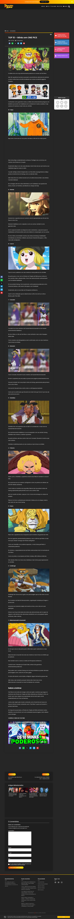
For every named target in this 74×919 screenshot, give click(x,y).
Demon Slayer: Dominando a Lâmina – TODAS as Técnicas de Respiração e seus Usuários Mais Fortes (28, 899)
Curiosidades (12, 31)
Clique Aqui (44, 1)
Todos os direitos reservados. (41, 912)
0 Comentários (19, 40)
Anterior (12, 774)
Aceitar (63, 916)
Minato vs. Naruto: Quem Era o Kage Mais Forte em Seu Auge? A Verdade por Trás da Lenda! (28, 905)
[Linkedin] (18, 43)
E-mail (10, 853)
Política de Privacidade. (19, 864)
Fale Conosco (41, 889)
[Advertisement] (37, 21)
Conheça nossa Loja (62, 55)
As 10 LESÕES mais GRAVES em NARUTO (15, 778)
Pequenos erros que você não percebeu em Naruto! (13, 794)
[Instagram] (65, 102)
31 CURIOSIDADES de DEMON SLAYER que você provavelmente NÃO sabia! (33, 795)
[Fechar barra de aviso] (72, 2)
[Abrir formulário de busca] (69, 6)
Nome (10, 847)
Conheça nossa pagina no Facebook (62, 42)
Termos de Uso (41, 882)
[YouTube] (61, 102)
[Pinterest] (24, 43)
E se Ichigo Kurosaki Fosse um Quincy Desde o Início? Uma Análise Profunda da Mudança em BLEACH (28, 893)
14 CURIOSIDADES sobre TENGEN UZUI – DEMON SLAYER (42, 778)
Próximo (45, 774)
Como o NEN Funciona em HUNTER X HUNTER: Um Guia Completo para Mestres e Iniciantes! (28, 888)
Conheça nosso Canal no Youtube (61, 35)
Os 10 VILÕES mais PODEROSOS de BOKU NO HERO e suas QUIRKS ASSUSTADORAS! (28, 883)
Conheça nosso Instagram (61, 49)
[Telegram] (21, 43)
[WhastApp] (12, 43)
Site (9, 858)
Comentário (11, 830)
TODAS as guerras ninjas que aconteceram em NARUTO (22, 795)
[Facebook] (9, 43)
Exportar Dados (41, 886)
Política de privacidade (43, 884)
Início (7, 31)
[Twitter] (15, 43)
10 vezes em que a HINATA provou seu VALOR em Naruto (43, 794)
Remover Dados (41, 887)
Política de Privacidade (33, 917)
